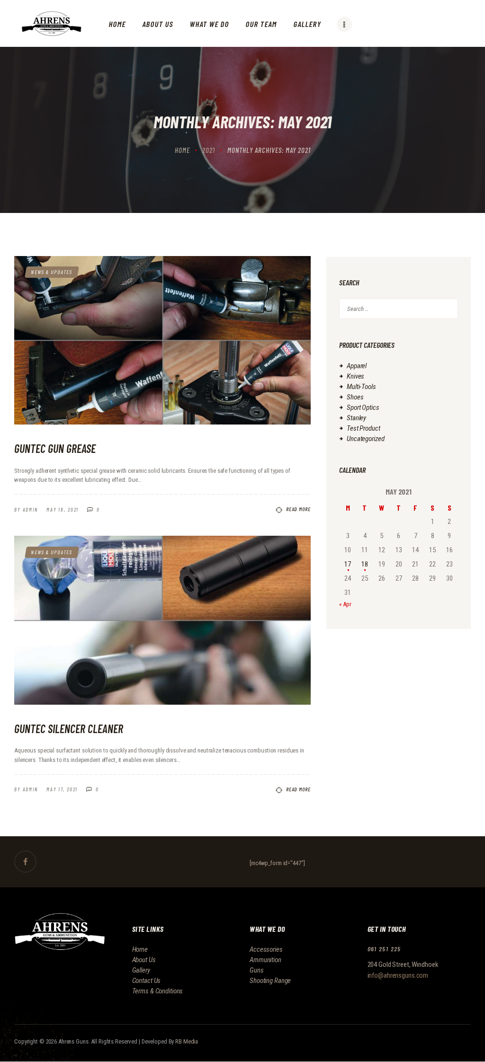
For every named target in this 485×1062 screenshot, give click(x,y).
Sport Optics (363, 407)
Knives (355, 376)
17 (347, 564)
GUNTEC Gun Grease (55, 448)
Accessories (266, 949)
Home (182, 150)
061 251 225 (384, 949)
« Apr (345, 604)
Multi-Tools (361, 386)
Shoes (355, 397)
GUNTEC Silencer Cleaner (68, 728)
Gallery (141, 970)
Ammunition (265, 960)
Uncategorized (365, 438)
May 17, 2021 (62, 789)
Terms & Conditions (157, 991)
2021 (208, 150)
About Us (144, 960)
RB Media (186, 1041)
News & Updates (52, 272)
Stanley (356, 418)
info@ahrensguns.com (398, 975)
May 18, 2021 (62, 509)
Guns (257, 970)
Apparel (357, 366)
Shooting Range (270, 980)
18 (364, 564)
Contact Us (146, 980)
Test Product (363, 428)
